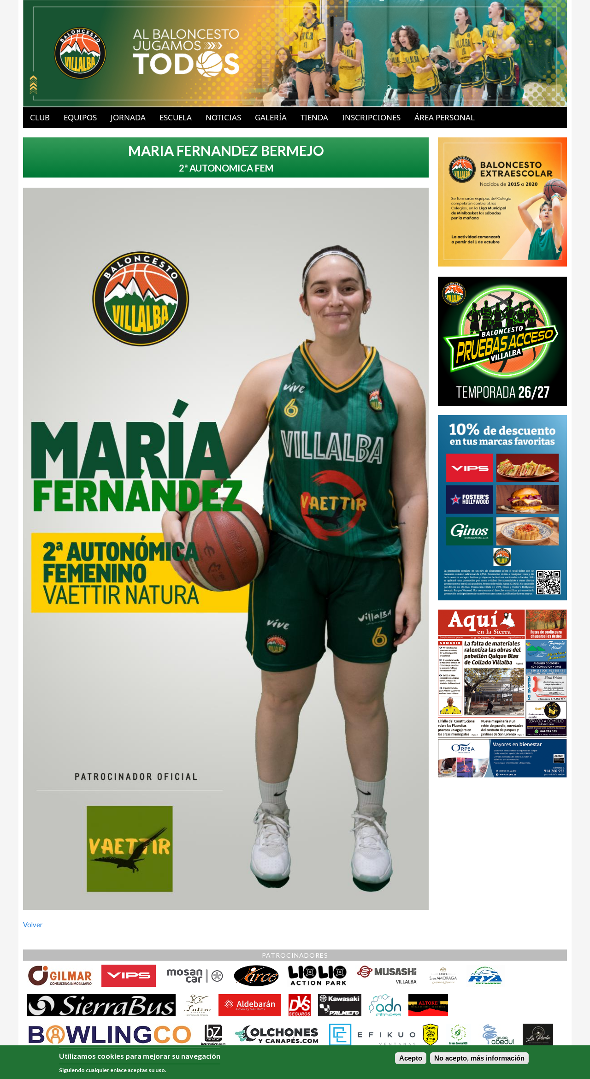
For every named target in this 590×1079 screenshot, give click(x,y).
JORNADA (128, 117)
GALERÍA (271, 117)
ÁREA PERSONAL (444, 117)
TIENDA (314, 117)
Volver (33, 925)
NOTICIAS (223, 117)
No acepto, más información (479, 1058)
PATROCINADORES (295, 955)
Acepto (410, 1058)
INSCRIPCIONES (371, 117)
